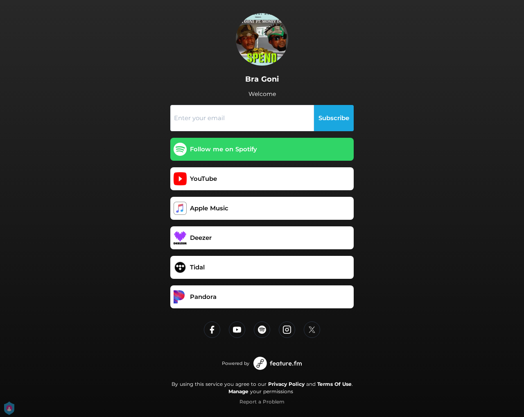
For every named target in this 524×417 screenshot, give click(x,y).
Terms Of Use (334, 384)
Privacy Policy (286, 384)
